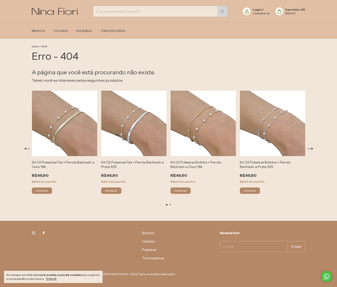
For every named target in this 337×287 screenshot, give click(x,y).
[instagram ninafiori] (33, 233)
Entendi (51, 279)
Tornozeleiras (113, 31)
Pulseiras (84, 31)
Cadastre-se (261, 13)
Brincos (38, 31)
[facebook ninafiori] (43, 233)
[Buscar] (222, 11)
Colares (61, 31)
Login (257, 9)
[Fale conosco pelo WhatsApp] (326, 276)
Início (35, 46)
